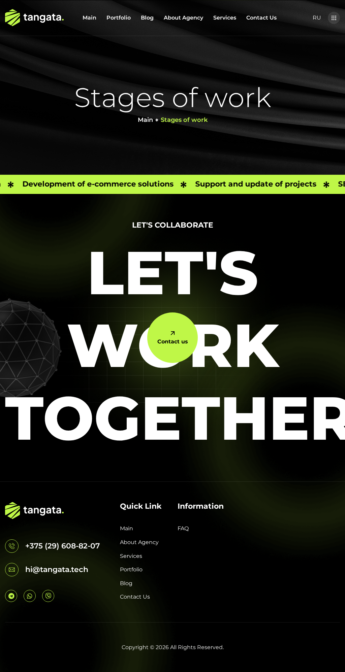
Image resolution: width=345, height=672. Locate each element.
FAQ (183, 528)
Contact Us (261, 17)
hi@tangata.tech (56, 569)
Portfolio (118, 17)
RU (317, 17)
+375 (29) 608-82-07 (62, 545)
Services (224, 17)
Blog (147, 17)
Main (89, 17)
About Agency (183, 17)
